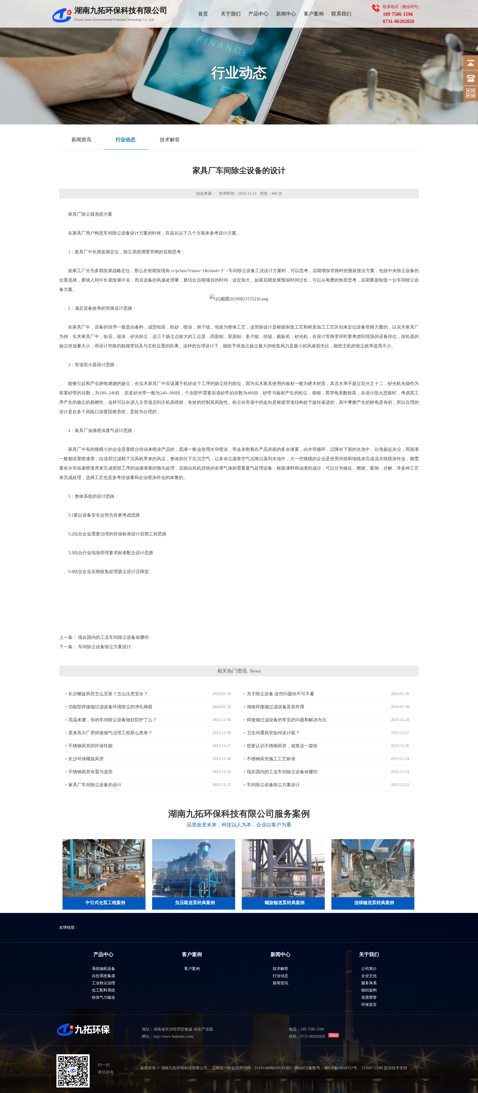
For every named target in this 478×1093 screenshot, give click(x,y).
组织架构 (369, 990)
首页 (203, 14)
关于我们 (231, 14)
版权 (144, 1068)
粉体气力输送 (103, 997)
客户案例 (314, 14)
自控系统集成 (103, 976)
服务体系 (369, 983)
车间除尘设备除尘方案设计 (104, 646)
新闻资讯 (280, 983)
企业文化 (369, 976)
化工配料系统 (103, 990)
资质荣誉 (369, 997)
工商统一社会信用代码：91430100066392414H (251, 1068)
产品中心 (258, 14)
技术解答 (280, 969)
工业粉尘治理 (103, 983)
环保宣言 (369, 1005)
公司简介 (369, 969)
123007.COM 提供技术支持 (384, 1068)
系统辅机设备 (103, 969)
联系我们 (341, 14)
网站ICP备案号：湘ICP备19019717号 (326, 1068)
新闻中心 (286, 14)
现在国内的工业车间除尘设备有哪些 (113, 637)
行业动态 (280, 976)
